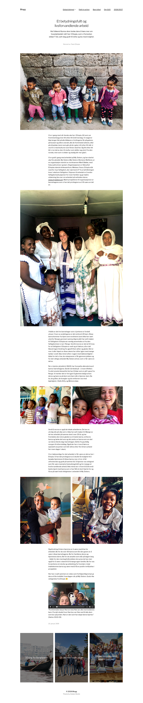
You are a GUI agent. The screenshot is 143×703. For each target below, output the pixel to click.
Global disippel (68, 10)
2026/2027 (118, 10)
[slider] (70, 606)
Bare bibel (97, 10)
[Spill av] (50, 607)
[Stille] (90, 607)
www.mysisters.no (55, 180)
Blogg (23, 9)
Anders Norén (75, 694)
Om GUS (107, 10)
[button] (71, 595)
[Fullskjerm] (92, 607)
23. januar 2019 (53, 623)
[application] (71, 596)
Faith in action (84, 10)
